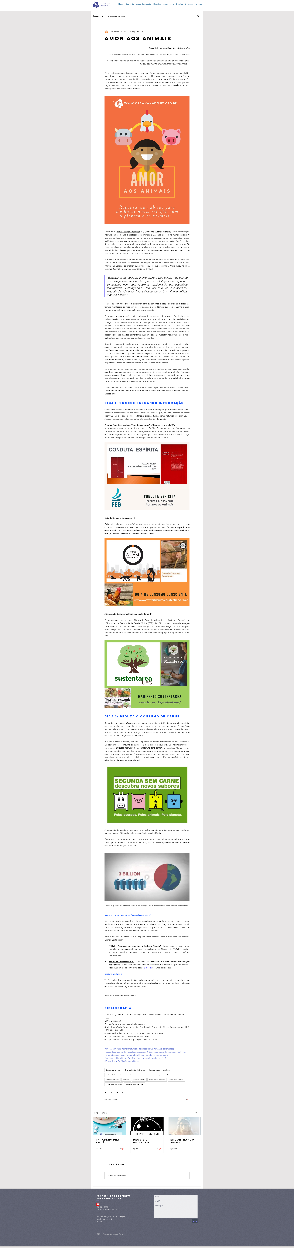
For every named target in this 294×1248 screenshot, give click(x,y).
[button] (198, 16)
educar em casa (145, 1075)
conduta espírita (139, 1079)
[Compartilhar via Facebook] (106, 1092)
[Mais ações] (188, 31)
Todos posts (98, 16)
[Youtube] (97, 1204)
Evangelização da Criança (135, 1070)
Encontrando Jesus (182, 1141)
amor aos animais (112, 1079)
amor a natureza (179, 1075)
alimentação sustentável (134, 1084)
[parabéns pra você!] (109, 1126)
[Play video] (147, 877)
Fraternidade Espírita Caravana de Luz (120, 1075)
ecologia (126, 1079)
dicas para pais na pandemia (159, 1070)
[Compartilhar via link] (122, 1092)
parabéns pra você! (107, 1141)
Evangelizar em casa (116, 16)
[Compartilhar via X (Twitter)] (111, 1092)
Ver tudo (198, 1112)
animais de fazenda (176, 1079)
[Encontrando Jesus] (184, 1126)
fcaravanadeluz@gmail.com (106, 1209)
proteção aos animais (114, 1084)
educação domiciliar (162, 1075)
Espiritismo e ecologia (157, 1079)
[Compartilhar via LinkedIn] (117, 1092)
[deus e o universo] (147, 1126)
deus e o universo (141, 1141)
